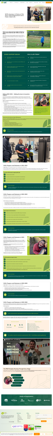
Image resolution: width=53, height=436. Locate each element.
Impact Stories (19, 418)
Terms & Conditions (38, 419)
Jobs (27, 2)
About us (11, 2)
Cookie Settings (49, 434)
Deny (43, 434)
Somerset (28, 418)
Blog (40, 2)
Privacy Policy (48, 418)
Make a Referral (48, 2)
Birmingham (29, 415)
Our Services (16, 2)
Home (18, 414)
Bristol (28, 414)
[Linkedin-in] (10, 421)
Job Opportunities (20, 419)
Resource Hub (36, 2)
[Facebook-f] (9, 421)
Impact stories (22, 2)
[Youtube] (13, 421)
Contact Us (43, 2)
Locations (30, 2)
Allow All (36, 434)
